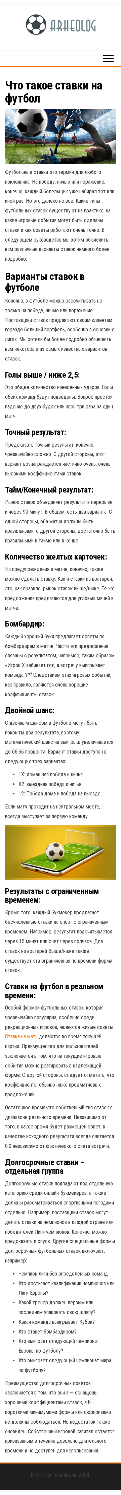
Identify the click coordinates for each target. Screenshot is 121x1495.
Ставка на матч (21, 1036)
